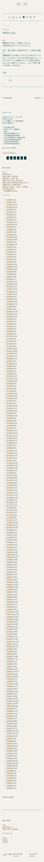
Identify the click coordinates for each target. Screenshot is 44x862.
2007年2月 (10, 636)
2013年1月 (10, 460)
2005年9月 (10, 679)
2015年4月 (10, 396)
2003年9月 (10, 738)
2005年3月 (10, 694)
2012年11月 (11, 465)
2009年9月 (10, 559)
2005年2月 (10, 696)
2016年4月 (10, 368)
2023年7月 (10, 232)
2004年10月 (11, 706)
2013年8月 (10, 443)
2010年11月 (11, 525)
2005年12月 (11, 671)
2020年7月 (10, 277)
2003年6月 (10, 746)
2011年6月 (10, 507)
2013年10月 (11, 438)
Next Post (37, 97)
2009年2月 (10, 577)
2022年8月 (10, 244)
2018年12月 (11, 311)
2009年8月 (10, 562)
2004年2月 (10, 726)
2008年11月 (11, 584)
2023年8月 (10, 229)
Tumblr (4, 838)
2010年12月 (11, 522)
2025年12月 (11, 207)
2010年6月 (10, 537)
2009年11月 (11, 555)
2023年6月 (10, 234)
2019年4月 (10, 301)
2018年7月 (10, 321)
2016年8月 (10, 358)
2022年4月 (10, 249)
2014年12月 (11, 406)
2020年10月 (11, 269)
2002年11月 (11, 763)
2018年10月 (11, 316)
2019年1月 (10, 309)
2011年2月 (10, 517)
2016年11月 (11, 351)
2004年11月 (11, 703)
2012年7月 (10, 475)
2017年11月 (11, 336)
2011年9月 (10, 500)
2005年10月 (11, 676)
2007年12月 (11, 612)
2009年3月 (10, 574)
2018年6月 (10, 324)
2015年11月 (11, 378)
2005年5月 (10, 689)
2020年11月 (11, 267)
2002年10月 (11, 766)
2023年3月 (10, 242)
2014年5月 (10, 423)
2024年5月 (10, 219)
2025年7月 (10, 209)
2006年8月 (10, 651)
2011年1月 (10, 520)
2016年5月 (10, 366)
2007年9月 (10, 619)
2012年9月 (10, 470)
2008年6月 (10, 597)
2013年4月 (10, 453)
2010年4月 (10, 542)
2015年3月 (10, 398)
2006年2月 (10, 666)
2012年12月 (11, 463)
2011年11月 (11, 495)
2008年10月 (11, 587)
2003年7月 (10, 743)
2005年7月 (10, 684)
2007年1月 (10, 639)
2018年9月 (10, 319)
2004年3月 (10, 723)
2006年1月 (10, 669)
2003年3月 (10, 753)
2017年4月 (10, 341)
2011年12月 (11, 492)
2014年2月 (10, 428)
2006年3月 (10, 664)
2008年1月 (10, 609)
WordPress (5, 840)
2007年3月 (10, 634)
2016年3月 (10, 371)
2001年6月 (10, 775)
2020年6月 (10, 279)
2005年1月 (10, 699)
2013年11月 (11, 435)
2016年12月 (11, 349)
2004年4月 (10, 721)
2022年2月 (10, 252)
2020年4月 (10, 284)
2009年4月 (10, 572)
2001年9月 (10, 771)
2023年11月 (11, 222)
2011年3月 (10, 515)
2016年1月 (10, 376)
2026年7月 (10, 200)
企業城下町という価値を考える (11, 184)
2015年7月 (10, 388)
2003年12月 (11, 731)
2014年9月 (10, 413)
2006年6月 (10, 656)
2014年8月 (10, 416)
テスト (4, 172)
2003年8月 (10, 741)
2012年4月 (10, 483)
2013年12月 (11, 433)
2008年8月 (10, 592)
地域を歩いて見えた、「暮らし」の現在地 (15, 186)
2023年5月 (10, 237)
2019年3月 (10, 304)
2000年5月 (10, 783)
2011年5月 (10, 510)
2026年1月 (10, 205)
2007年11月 (11, 614)
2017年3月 (10, 344)
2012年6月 (10, 478)
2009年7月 (10, 565)
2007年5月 (10, 629)
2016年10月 (11, 353)
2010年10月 (11, 527)
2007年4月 (10, 632)
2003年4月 (10, 751)
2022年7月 (10, 247)
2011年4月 (10, 512)
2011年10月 (11, 498)
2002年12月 (11, 761)
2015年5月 (10, 393)
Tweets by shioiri (8, 797)
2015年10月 (11, 381)
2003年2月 (10, 756)
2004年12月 (11, 701)
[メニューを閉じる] (25, 4)
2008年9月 (10, 589)
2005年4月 (10, 691)
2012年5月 (10, 480)
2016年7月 (10, 361)
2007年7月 (10, 624)
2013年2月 (10, 458)
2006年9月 (10, 649)
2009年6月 (10, 567)
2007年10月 (11, 617)
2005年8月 (10, 681)
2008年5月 (10, 599)
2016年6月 (10, 363)
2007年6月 (10, 627)
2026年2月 (10, 202)
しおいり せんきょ (9, 153)
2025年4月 (10, 215)
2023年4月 (10, 239)
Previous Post (8, 97)
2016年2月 (10, 373)
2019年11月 (11, 289)
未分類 (4, 72)
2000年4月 (10, 785)
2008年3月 (10, 604)
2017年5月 (10, 339)
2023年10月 (11, 224)
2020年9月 (10, 272)
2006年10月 (11, 646)
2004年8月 (10, 711)
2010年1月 (10, 550)
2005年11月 (11, 674)
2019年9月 (10, 294)
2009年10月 (11, 557)
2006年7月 (10, 654)
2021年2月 (10, 259)
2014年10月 (11, 411)
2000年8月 (10, 780)
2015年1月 (10, 403)
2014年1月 (10, 430)
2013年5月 (10, 450)
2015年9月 (10, 383)
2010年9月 (10, 530)
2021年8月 (10, 254)
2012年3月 (10, 485)
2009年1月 (10, 579)
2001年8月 (10, 773)
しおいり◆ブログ (22, 17)
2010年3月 (10, 545)
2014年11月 (11, 408)
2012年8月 (10, 473)
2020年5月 (10, 282)
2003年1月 (10, 758)
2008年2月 (10, 607)
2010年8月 (10, 532)
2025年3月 (10, 217)
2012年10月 (11, 468)
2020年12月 (11, 264)
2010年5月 (10, 540)
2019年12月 (11, 286)
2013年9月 (10, 440)
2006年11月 (11, 644)
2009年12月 (11, 552)
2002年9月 (10, 768)
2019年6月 (10, 296)
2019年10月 (11, 291)
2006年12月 (11, 641)
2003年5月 (10, 748)
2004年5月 (10, 718)
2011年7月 (10, 505)
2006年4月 (10, 661)
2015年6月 (10, 391)
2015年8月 (10, 386)
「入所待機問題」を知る (9, 191)
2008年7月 (10, 594)
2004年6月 (10, 716)
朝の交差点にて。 (7, 174)
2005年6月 (10, 686)
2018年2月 (10, 334)
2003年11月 (11, 733)
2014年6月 (10, 421)
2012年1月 (10, 490)
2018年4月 (10, 329)
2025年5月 (10, 212)
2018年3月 (10, 331)
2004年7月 (10, 713)
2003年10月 (11, 736)
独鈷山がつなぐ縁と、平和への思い (13, 180)
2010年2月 (10, 547)
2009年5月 (10, 569)
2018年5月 (10, 326)
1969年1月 (10, 788)
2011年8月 (10, 502)
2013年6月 (10, 448)
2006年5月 (10, 659)
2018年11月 (11, 314)
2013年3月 (10, 455)
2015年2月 (10, 401)
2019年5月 (10, 299)
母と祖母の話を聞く (8, 189)
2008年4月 (10, 602)
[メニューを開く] (19, 4)
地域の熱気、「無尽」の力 (10, 178)
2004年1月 (10, 728)
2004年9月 (10, 708)
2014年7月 (10, 418)
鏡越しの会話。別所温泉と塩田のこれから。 (15, 182)
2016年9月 (10, 356)
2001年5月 (10, 778)
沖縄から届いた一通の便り (10, 176)
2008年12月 (11, 582)
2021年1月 (10, 262)
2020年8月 (10, 274)
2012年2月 (10, 488)
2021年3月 (10, 257)
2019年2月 (10, 306)
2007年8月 (10, 622)
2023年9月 (10, 227)
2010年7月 (10, 535)
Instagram (5, 842)
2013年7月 (10, 445)
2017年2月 (10, 346)
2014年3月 (10, 425)
